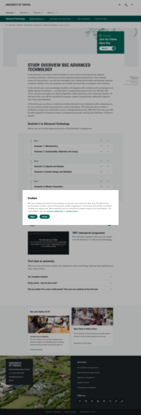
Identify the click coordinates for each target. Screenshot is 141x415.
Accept (44, 217)
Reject (32, 217)
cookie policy (72, 211)
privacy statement (55, 211)
